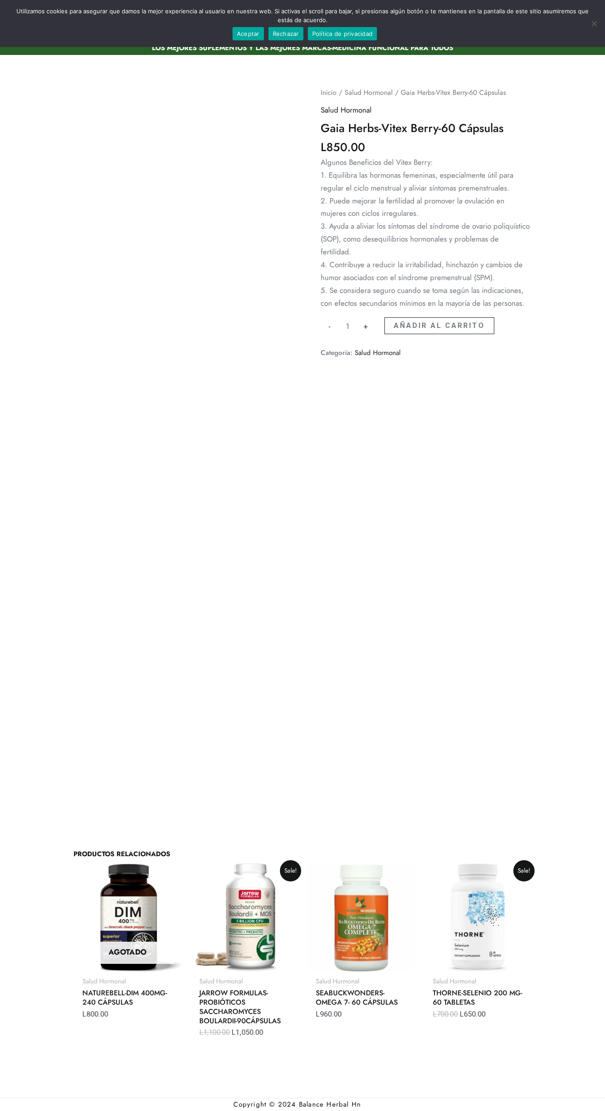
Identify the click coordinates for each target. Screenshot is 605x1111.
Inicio (329, 92)
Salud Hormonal (369, 92)
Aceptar (248, 33)
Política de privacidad (342, 33)
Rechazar (286, 33)
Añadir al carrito (439, 325)
